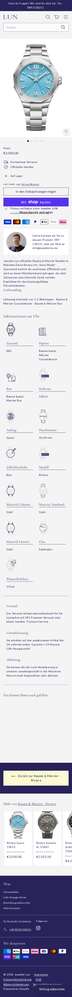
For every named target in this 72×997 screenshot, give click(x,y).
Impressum (41, 974)
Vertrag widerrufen (52, 989)
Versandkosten (30, 184)
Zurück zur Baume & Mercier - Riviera (39, 778)
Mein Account (11, 908)
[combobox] (36, 27)
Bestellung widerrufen (16, 902)
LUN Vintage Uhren (14, 897)
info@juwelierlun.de (45, 248)
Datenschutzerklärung (17, 979)
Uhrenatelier (11, 892)
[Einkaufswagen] (56, 17)
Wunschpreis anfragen (36, 212)
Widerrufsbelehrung (16, 984)
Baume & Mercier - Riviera (37, 804)
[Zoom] (66, 131)
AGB (38, 979)
